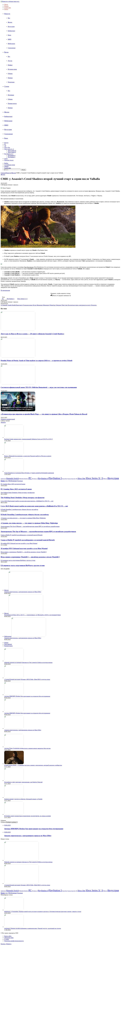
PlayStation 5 (11, 157)
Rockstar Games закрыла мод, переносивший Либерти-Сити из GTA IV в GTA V (28, 439)
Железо (10, 22)
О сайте (6, 939)
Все (9, 18)
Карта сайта (7, 936)
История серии (12, 69)
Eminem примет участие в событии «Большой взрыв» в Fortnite (23, 799)
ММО (9, 39)
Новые (6, 642)
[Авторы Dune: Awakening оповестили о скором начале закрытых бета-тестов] (14, 747)
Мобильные (11, 43)
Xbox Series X (12, 150)
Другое (10, 61)
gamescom (3, 478)
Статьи (6, 86)
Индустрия (11, 26)
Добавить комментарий (8, 419)
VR (5, 146)
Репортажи (11, 82)
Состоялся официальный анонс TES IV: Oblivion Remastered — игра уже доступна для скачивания (39, 387)
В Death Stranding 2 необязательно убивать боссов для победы (25, 514)
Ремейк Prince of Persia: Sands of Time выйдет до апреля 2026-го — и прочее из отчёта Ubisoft (36, 360)
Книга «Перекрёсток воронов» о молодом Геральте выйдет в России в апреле (27, 456)
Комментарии (8, 646)
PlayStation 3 (34, 478)
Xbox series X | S (9, 149)
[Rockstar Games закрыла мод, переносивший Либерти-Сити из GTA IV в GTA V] (14, 437)
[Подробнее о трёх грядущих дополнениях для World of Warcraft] (14, 780)
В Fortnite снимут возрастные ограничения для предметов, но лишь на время (27, 816)
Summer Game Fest (71, 478)
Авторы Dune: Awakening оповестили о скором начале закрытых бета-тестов (27, 748)
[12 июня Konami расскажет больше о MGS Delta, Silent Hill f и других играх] (14, 678)
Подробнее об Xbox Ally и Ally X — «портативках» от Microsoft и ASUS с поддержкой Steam (32, 615)
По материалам (5, 290)
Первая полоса (12, 103)
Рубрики (3, 822)
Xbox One (7, 147)
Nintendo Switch (8, 160)
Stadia (6, 158)
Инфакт (10, 65)
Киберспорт (11, 31)
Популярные (8, 644)
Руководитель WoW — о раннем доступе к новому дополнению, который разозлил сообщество (33, 765)
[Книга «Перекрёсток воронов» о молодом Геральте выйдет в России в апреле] (14, 454)
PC (5, 144)
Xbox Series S (12, 152)
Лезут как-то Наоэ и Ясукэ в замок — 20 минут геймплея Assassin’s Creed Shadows (32, 334)
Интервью (11, 95)
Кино (9, 35)
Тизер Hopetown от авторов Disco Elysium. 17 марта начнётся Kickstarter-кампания (29, 473)
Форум (6, 142)
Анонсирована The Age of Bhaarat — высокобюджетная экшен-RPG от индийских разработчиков (38, 531)
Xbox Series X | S (22, 299)
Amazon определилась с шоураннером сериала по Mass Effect (22, 592)
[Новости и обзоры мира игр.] (10, 1)
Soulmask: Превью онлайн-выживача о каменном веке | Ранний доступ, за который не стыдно (32, 928)
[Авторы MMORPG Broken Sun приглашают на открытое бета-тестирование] (14, 694)
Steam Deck (64, 478)
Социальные (11, 48)
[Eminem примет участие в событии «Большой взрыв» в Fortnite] (14, 797)
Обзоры (10, 73)
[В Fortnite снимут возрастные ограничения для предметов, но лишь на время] (14, 814)
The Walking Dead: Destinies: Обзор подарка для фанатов (22, 497)
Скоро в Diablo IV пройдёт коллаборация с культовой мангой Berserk (28, 540)
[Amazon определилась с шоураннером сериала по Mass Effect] (14, 728)
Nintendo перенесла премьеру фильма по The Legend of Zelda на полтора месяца (28, 662)
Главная (3, 173)
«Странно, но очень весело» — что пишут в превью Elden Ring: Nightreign (29, 523)
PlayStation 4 (11, 155)
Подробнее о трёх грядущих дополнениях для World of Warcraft (23, 782)
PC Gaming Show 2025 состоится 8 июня (16, 489)
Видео (6, 52)
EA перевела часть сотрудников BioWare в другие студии (23, 565)
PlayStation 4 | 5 (8, 154)
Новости (7, 14)
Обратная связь (8, 937)
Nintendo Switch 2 (23, 478)
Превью (10, 78)
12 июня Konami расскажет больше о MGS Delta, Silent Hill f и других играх (27, 679)
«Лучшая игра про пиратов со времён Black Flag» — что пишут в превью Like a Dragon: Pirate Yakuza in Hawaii (44, 414)
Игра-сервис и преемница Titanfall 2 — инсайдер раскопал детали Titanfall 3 (30, 557)
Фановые (20, 481)
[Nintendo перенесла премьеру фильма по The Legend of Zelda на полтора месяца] (14, 661)
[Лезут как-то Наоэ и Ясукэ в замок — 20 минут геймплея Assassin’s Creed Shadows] (18, 330)
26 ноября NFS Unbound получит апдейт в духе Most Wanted (24, 548)
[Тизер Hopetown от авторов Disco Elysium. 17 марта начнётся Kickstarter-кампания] (14, 471)
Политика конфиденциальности (14, 941)
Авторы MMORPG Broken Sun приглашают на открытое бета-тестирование (27, 696)
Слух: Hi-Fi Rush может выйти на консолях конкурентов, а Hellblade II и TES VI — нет (34, 506)
